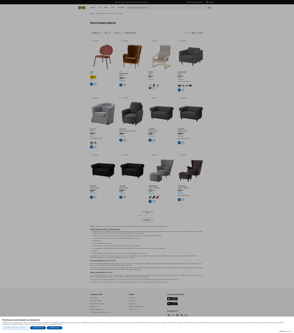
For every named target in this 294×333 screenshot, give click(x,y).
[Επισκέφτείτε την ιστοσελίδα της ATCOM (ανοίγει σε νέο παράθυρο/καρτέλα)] (285, 331)
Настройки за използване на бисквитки (15, 327)
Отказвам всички (38, 327)
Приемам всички (54, 327)
